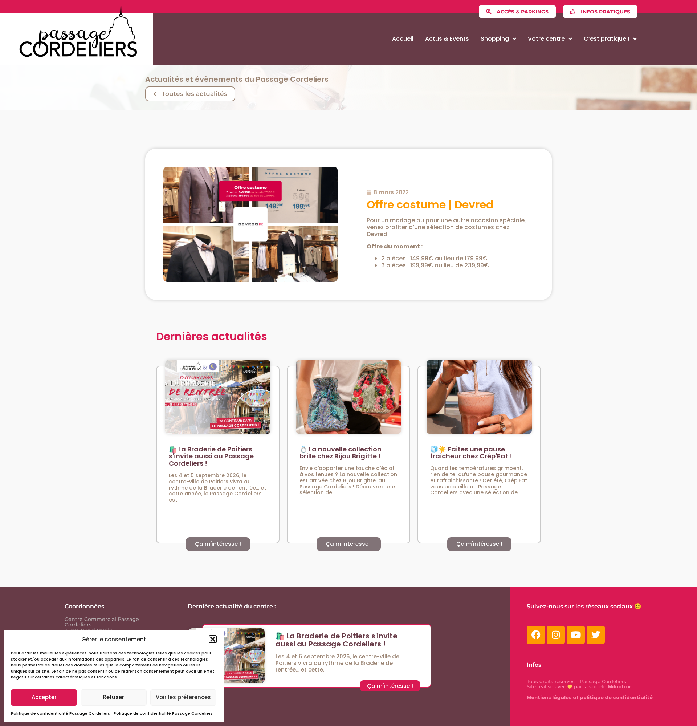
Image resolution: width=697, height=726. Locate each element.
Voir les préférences (183, 697)
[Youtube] (576, 635)
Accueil (402, 39)
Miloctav (619, 686)
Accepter (44, 697)
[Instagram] (556, 635)
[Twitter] (596, 635)
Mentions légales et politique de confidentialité (590, 697)
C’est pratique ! (606, 39)
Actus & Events (447, 39)
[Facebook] (536, 635)
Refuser (113, 697)
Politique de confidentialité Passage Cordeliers (60, 713)
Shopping (495, 39)
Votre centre (546, 39)
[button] (212, 639)
